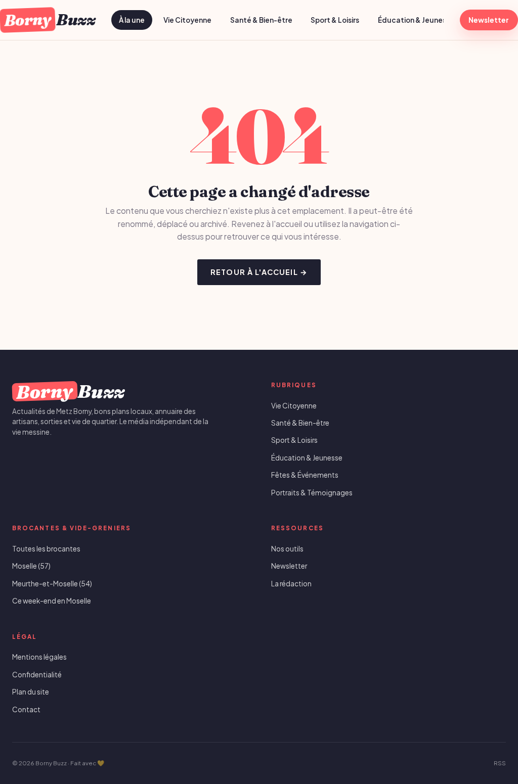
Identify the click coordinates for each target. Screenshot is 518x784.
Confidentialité (37, 674)
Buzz (49, 19)
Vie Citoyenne (187, 20)
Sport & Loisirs (335, 20)
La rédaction (291, 583)
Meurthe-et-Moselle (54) (52, 583)
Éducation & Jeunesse (416, 20)
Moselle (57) (31, 566)
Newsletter (488, 20)
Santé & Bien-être (261, 20)
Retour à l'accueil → (259, 271)
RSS (500, 763)
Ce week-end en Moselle (51, 600)
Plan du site (30, 691)
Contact (26, 709)
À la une (132, 20)
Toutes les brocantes (46, 548)
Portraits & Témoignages (312, 492)
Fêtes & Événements (304, 475)
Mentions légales (39, 657)
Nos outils (287, 548)
